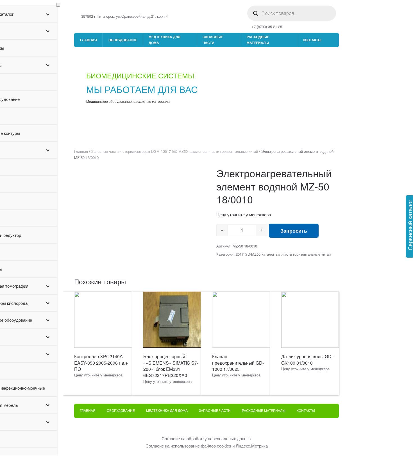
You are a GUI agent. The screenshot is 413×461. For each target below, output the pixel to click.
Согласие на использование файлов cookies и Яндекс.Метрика (207, 446)
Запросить (293, 230)
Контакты (312, 39)
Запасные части (213, 39)
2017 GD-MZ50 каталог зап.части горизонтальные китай (210, 151)
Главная (88, 39)
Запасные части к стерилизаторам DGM (125, 151)
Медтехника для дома (164, 39)
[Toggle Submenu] (47, 14)
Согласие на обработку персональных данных (207, 438)
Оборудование (122, 39)
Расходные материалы (258, 39)
